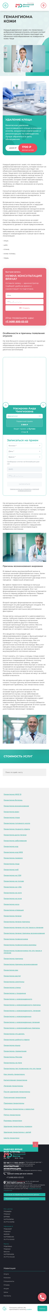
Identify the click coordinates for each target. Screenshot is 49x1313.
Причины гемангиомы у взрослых (19, 1109)
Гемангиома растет (12, 976)
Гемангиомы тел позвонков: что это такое (22, 1068)
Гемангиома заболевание (15, 841)
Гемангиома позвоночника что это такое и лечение (23, 952)
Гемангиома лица (11, 864)
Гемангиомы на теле (13, 1063)
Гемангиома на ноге (13, 893)
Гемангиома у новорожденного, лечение (22, 1011)
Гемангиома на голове (14, 881)
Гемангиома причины (13, 958)
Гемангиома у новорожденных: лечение (22, 1022)
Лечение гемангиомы (13, 1086)
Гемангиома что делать (14, 1034)
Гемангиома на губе (13, 887)
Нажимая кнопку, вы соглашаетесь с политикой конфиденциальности (24, 489)
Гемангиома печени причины (17, 922)
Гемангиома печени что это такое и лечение (23, 927)
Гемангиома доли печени (15, 835)
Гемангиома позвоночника (16, 939)
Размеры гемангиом (13, 1121)
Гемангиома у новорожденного (18, 999)
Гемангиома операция (14, 910)
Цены (6, 1292)
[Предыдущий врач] (6, 405)
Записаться (24, 484)
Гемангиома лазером (13, 858)
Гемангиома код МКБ (13, 852)
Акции (6, 1288)
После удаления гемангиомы (17, 1092)
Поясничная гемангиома (15, 1097)
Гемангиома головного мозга (17, 823)
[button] (39, 416)
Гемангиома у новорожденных (17, 1016)
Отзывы (7, 1285)
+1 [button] (39, 416)
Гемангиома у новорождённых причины (22, 1028)
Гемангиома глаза (12, 817)
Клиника (7, 1278)
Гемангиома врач (11, 812)
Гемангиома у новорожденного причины (22, 1005)
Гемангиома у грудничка (15, 993)
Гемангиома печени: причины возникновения (24, 933)
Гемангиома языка (12, 1045)
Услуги (6, 1274)
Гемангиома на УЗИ (12, 875)
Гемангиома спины (12, 987)
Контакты (7, 1296)
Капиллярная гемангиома (15, 1080)
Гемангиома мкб (11, 869)
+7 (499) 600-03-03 (16, 321)
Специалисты (9, 1281)
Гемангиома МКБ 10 (12, 794)
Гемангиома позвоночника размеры (20, 945)
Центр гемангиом (11, 1138)
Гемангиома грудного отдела (17, 829)
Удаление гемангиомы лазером (18, 1126)
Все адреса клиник (16, 1183)
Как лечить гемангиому (14, 1074)
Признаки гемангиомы (14, 1103)
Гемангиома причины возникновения (20, 964)
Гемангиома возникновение (16, 806)
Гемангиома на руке (13, 898)
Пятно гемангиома (12, 1115)
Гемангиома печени (12, 916)
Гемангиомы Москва (13, 1057)
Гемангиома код (11, 846)
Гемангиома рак (11, 970)
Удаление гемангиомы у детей (17, 1132)
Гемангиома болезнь (13, 800)
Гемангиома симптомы (14, 982)
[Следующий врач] (43, 405)
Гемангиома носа (11, 904)
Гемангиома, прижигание (15, 1051)
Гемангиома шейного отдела (17, 1039)
